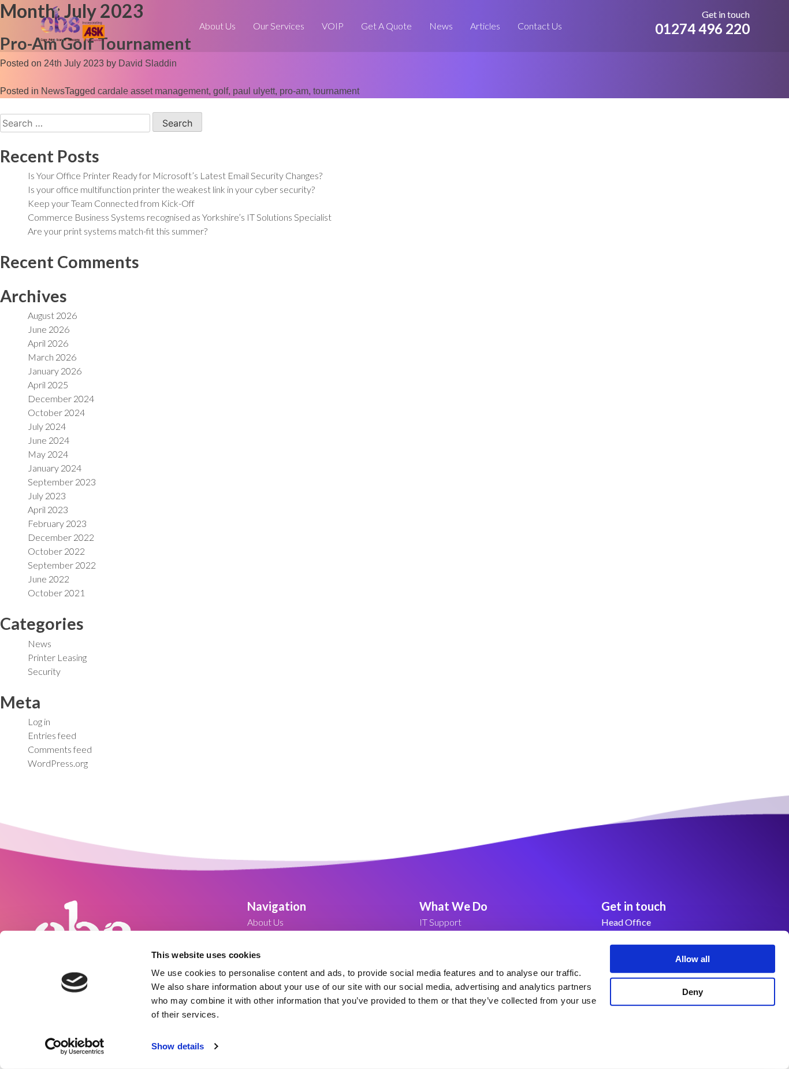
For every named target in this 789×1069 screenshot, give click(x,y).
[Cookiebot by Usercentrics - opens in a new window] (74, 1046)
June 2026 (48, 329)
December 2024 (61, 398)
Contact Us (540, 25)
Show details (177, 1046)
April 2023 (48, 509)
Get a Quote (386, 25)
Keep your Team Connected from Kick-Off (111, 203)
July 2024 (47, 426)
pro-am (294, 91)
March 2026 (52, 356)
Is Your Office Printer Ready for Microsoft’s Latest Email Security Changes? (175, 175)
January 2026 (54, 370)
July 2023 (47, 495)
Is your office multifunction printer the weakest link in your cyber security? (171, 189)
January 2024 (54, 467)
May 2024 (48, 453)
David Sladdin (147, 63)
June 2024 (48, 440)
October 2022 (56, 550)
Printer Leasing (57, 657)
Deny (692, 991)
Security (44, 671)
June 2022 (48, 578)
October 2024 (56, 412)
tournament (336, 91)
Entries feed (52, 735)
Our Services (278, 25)
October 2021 (56, 592)
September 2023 (62, 481)
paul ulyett (254, 91)
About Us (217, 25)
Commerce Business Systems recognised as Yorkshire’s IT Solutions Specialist (180, 216)
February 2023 (57, 523)
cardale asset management (153, 91)
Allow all (692, 959)
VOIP (333, 25)
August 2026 (52, 315)
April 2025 (48, 384)
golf (220, 91)
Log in (39, 721)
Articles (485, 25)
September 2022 (62, 564)
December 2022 (61, 537)
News (441, 25)
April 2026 (48, 342)
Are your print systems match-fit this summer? (117, 230)
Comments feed (60, 749)
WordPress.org (58, 763)
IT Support (440, 921)
